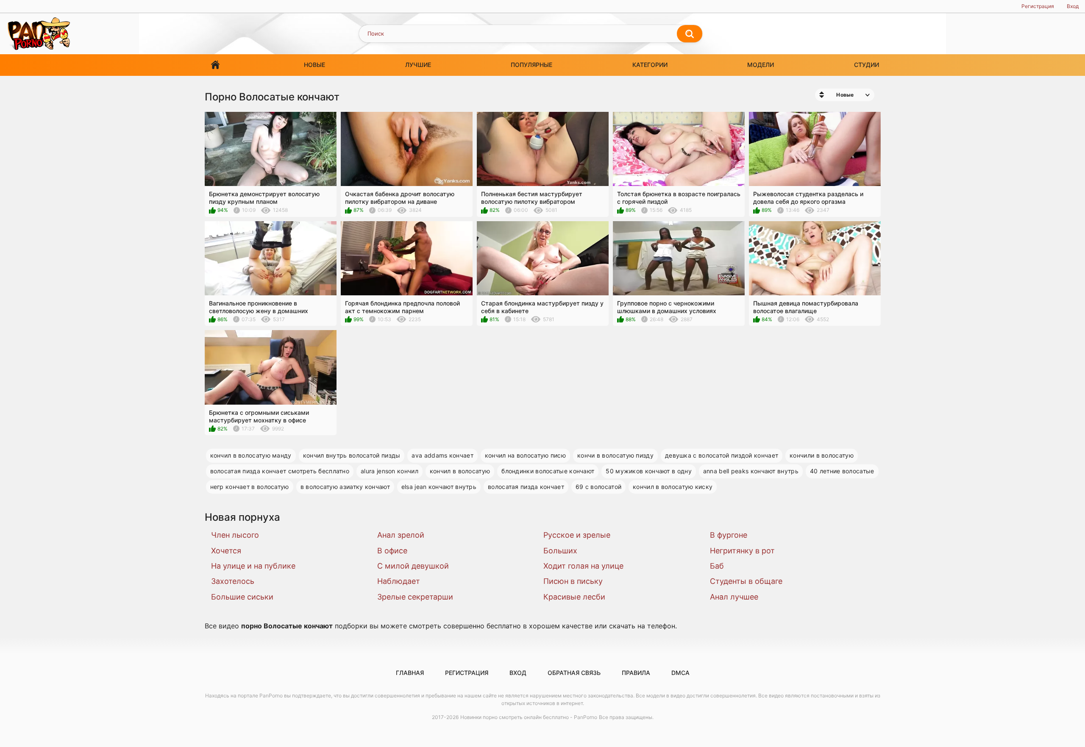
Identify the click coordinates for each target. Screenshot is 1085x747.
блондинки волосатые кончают (547, 471)
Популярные (531, 64)
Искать (689, 34)
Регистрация (1037, 6)
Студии (866, 64)
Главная (215, 65)
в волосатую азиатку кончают (345, 486)
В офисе (392, 550)
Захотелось (232, 581)
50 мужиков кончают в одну (649, 471)
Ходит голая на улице (583, 565)
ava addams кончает (442, 455)
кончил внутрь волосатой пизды (352, 455)
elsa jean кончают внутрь (438, 486)
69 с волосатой (598, 486)
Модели (760, 64)
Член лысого (235, 534)
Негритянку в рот (742, 550)
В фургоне (728, 534)
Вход (1073, 6)
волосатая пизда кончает (526, 486)
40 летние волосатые (842, 471)
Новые (314, 64)
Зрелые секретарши (415, 596)
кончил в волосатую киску (672, 486)
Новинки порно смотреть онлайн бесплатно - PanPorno (528, 717)
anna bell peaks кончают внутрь (750, 471)
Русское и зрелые (576, 534)
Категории (650, 64)
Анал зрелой (400, 534)
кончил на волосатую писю (525, 455)
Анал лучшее (734, 596)
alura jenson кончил (389, 471)
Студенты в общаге (746, 581)
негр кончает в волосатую (249, 486)
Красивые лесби (574, 596)
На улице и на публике (253, 565)
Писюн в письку (573, 581)
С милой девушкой (413, 565)
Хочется (226, 550)
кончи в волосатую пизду (615, 455)
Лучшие (418, 64)
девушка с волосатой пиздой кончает (721, 455)
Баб (717, 565)
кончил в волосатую (460, 471)
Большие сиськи (242, 596)
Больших (560, 550)
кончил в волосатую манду (251, 455)
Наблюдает (398, 581)
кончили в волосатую (822, 455)
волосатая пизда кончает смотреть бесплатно (280, 471)
